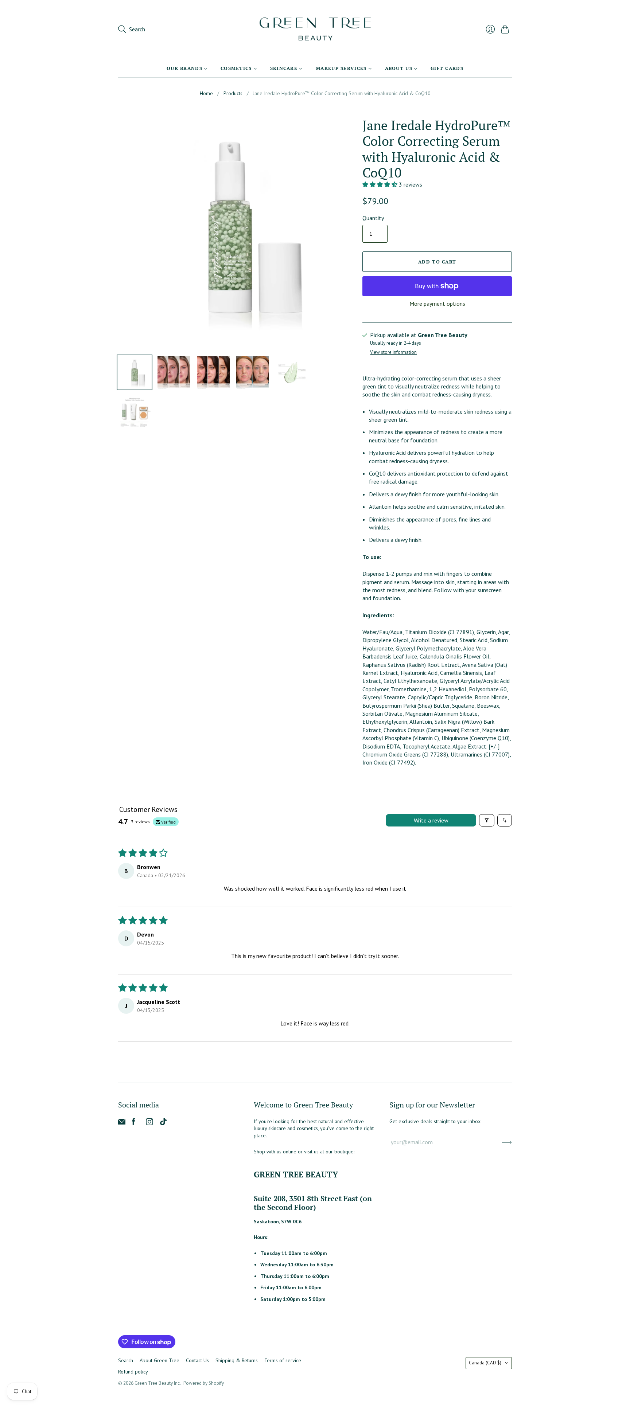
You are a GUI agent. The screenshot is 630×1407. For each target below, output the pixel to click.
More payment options (437, 303)
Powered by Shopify (203, 1383)
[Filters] (486, 820)
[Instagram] (149, 1123)
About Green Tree (159, 1360)
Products (232, 93)
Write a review (431, 820)
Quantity (373, 218)
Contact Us (197, 1360)
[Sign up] (507, 1142)
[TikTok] (163, 1123)
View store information (393, 352)
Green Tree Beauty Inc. (158, 1383)
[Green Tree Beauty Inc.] (315, 29)
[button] (380, 184)
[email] (121, 1123)
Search (125, 1360)
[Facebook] (133, 1123)
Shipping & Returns (236, 1360)
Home (206, 93)
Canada (485, 1363)
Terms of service (282, 1360)
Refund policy (133, 1371)
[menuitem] (187, 68)
